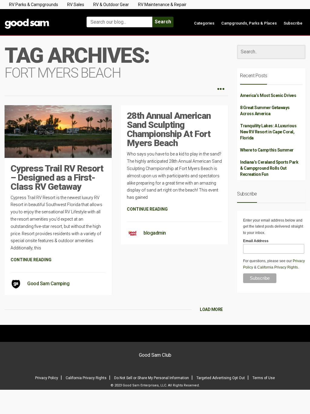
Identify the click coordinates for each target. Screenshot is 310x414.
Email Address (256, 241)
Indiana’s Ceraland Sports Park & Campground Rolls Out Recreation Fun (269, 168)
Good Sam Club (155, 355)
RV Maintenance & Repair (162, 4)
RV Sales (75, 4)
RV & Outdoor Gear (111, 4)
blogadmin (154, 233)
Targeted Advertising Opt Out (220, 378)
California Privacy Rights (277, 267)
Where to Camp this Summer (267, 150)
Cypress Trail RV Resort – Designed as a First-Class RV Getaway (57, 177)
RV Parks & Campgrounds (33, 4)
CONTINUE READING (31, 259)
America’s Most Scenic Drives (268, 95)
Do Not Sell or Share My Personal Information (151, 378)
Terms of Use (263, 378)
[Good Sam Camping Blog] (39, 19)
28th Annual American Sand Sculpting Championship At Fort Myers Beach (169, 129)
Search (163, 22)
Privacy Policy (46, 378)
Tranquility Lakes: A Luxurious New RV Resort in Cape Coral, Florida (268, 131)
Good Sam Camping (48, 283)
